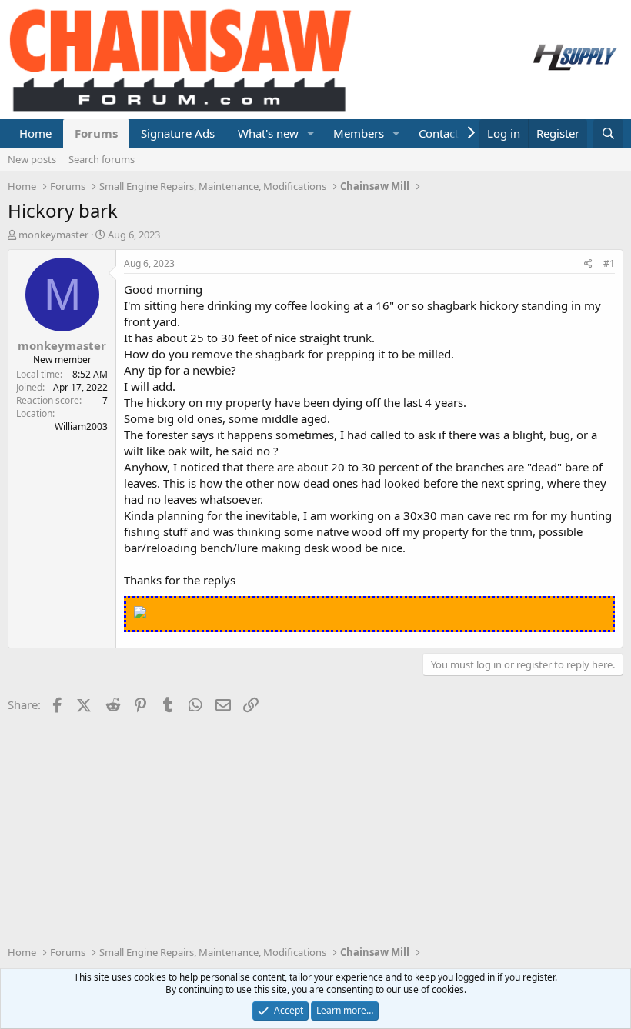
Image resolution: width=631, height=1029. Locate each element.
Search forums (101, 159)
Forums (96, 133)
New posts (32, 159)
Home (35, 133)
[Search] (608, 133)
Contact (439, 133)
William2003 (81, 426)
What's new (268, 133)
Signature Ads (178, 133)
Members (358, 133)
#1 (609, 263)
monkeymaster (53, 234)
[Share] (588, 264)
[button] (311, 133)
